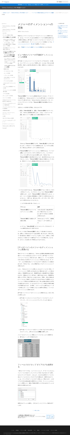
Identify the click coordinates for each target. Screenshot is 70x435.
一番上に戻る (36, 410)
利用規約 (17, 430)
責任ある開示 (30, 430)
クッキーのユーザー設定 (45, 430)
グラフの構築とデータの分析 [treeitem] (9, 37)
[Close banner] (68, 4)
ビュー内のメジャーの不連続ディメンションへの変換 (63, 27)
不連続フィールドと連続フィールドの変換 (31, 47)
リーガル (12, 430)
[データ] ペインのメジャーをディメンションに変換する (63, 32)
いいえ (52, 417)
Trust (34, 430)
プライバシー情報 (23, 430)
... (30, 12)
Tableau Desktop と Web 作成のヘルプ (19, 12)
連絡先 (38, 430)
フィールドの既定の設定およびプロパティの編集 (43, 12)
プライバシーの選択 (54, 430)
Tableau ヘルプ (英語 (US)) (34, 4)
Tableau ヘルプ (6, 12)
